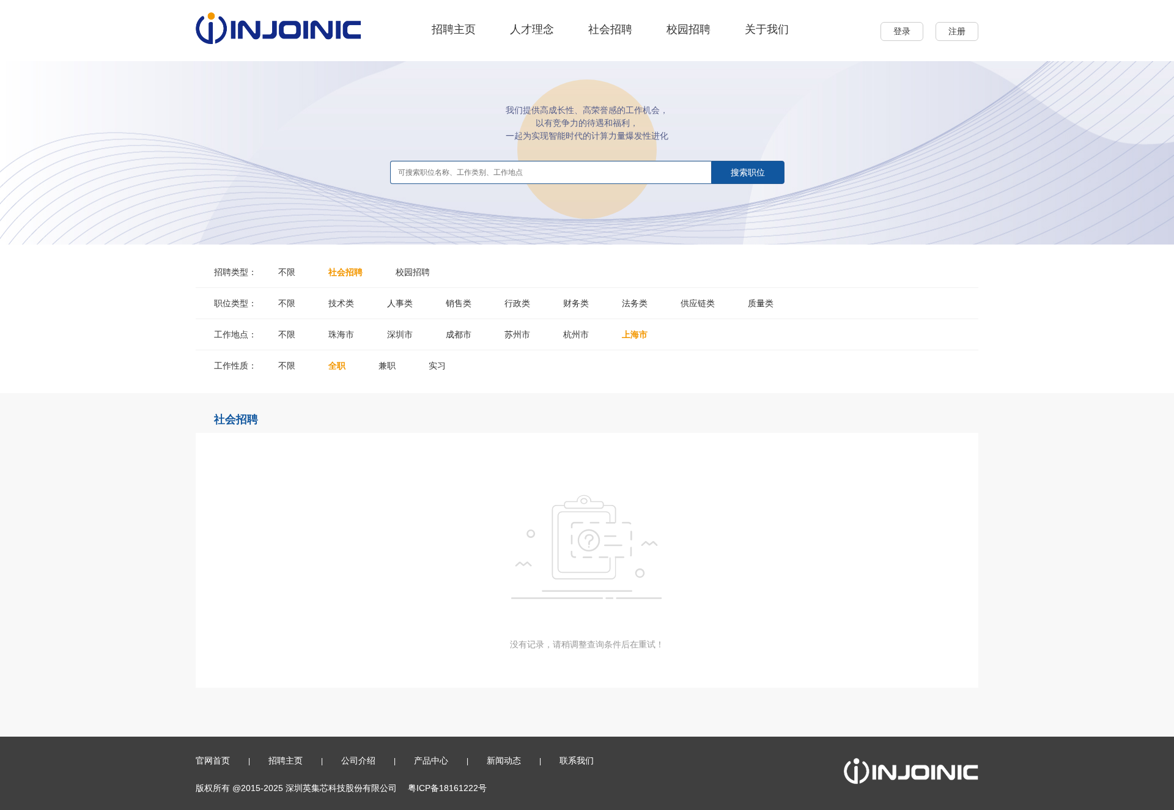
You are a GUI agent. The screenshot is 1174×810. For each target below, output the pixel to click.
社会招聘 (610, 29)
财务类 (576, 303)
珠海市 (341, 334)
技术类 (341, 303)
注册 (956, 31)
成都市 (458, 334)
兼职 (387, 365)
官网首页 (213, 760)
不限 (286, 272)
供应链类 (698, 303)
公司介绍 (358, 760)
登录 (901, 31)
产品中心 (431, 760)
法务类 (635, 303)
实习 (437, 365)
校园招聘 (688, 29)
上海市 (635, 334)
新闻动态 (504, 760)
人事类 (400, 303)
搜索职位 (748, 172)
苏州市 (517, 334)
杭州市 (576, 334)
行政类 (517, 303)
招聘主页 (454, 29)
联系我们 (576, 760)
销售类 (458, 303)
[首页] (278, 27)
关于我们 (767, 29)
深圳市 (400, 334)
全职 (336, 365)
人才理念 (532, 29)
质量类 (760, 303)
